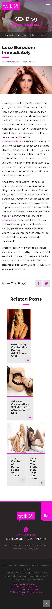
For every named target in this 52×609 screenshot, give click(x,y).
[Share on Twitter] (46, 283)
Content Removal (35, 592)
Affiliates (31, 584)
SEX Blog (15, 35)
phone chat (8, 220)
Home (7, 35)
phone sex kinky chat (13, 141)
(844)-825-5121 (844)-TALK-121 (26, 538)
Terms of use (32, 589)
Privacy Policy (33, 587)
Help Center (19, 584)
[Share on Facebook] (38, 283)
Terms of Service (18, 587)
